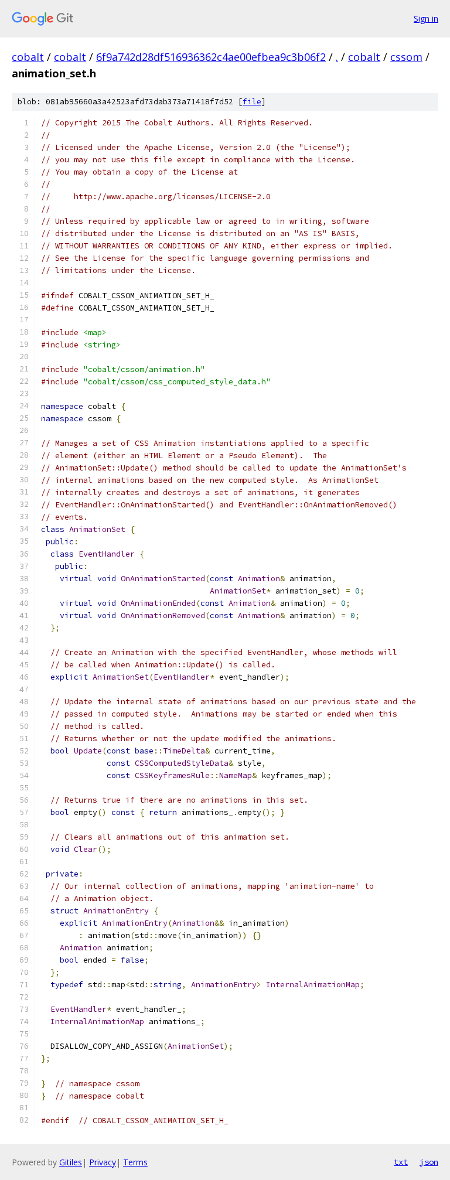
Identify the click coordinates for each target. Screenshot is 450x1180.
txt (401, 1162)
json (429, 1162)
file (252, 102)
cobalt (28, 57)
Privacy (102, 1162)
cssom (406, 57)
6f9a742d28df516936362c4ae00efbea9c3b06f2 (211, 57)
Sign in (426, 18)
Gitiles (70, 1162)
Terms (135, 1162)
